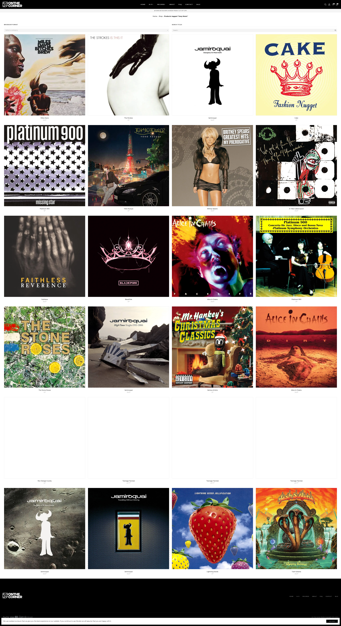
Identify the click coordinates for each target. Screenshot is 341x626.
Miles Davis (45, 118)
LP (128, 120)
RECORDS (306, 596)
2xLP (44, 120)
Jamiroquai (212, 118)
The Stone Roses (45, 390)
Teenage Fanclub (128, 481)
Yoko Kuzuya (128, 209)
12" (45, 211)
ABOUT (172, 4)
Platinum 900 (45, 209)
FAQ (180, 4)
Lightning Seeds (212, 571)
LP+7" (129, 483)
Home (155, 16)
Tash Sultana (296, 571)
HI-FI (298, 596)
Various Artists (212, 390)
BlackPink (128, 299)
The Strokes (128, 118)
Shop (161, 16)
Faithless (44, 299)
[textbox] (85, 30)
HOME (143, 4)
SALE (198, 4)
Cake (296, 118)
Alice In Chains (212, 299)
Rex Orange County (45, 481)
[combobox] (86, 30)
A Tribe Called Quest (296, 209)
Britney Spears (212, 209)
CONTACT (189, 4)
